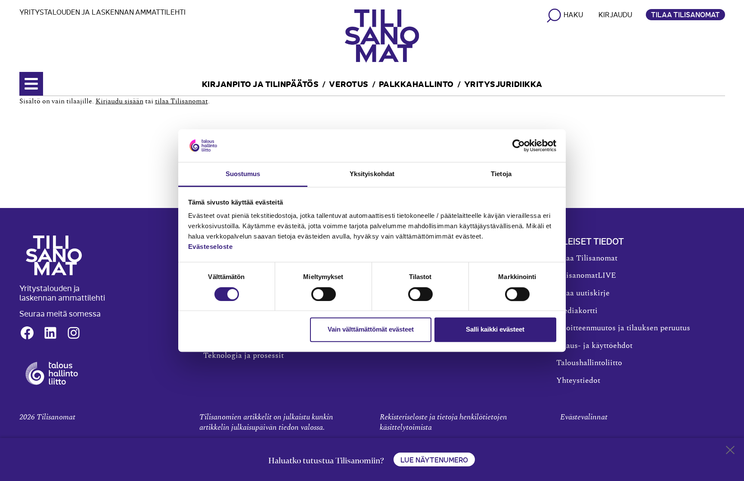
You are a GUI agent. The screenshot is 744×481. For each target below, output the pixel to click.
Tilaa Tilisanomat (685, 14)
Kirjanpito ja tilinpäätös (260, 83)
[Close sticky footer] (730, 452)
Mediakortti (577, 311)
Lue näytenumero (434, 459)
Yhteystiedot (578, 381)
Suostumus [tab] (243, 174)
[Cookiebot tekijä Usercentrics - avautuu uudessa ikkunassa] (518, 145)
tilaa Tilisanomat (181, 101)
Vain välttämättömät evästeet (371, 329)
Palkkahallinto (416, 83)
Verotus (349, 83)
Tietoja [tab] (501, 174)
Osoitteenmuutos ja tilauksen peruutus (623, 328)
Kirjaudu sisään (119, 101)
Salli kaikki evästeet (495, 329)
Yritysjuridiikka (503, 83)
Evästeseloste (210, 247)
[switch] (323, 294)
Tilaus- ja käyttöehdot (594, 346)
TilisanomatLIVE (586, 275)
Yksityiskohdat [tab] (372, 174)
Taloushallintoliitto (589, 363)
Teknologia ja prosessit (243, 356)
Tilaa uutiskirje (583, 293)
